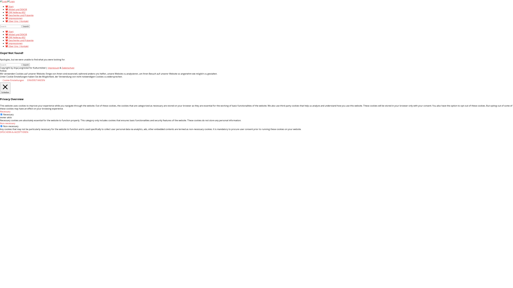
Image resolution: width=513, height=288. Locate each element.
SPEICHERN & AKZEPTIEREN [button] (14, 132)
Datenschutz (68, 67)
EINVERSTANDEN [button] (36, 80)
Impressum (53, 67)
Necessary (8, 114)
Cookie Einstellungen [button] (13, 80)
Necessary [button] (5, 111)
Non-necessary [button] (7, 123)
